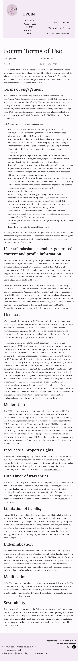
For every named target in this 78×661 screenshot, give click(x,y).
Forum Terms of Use (39, 653)
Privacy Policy (13, 99)
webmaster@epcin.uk (11, 650)
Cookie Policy (22, 653)
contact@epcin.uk (31, 232)
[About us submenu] (70, 22)
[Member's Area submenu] (70, 33)
